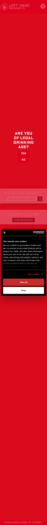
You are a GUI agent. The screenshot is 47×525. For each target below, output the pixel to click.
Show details (33, 274)
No (23, 159)
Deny (23, 290)
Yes (23, 153)
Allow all (23, 282)
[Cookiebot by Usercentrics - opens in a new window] (33, 232)
